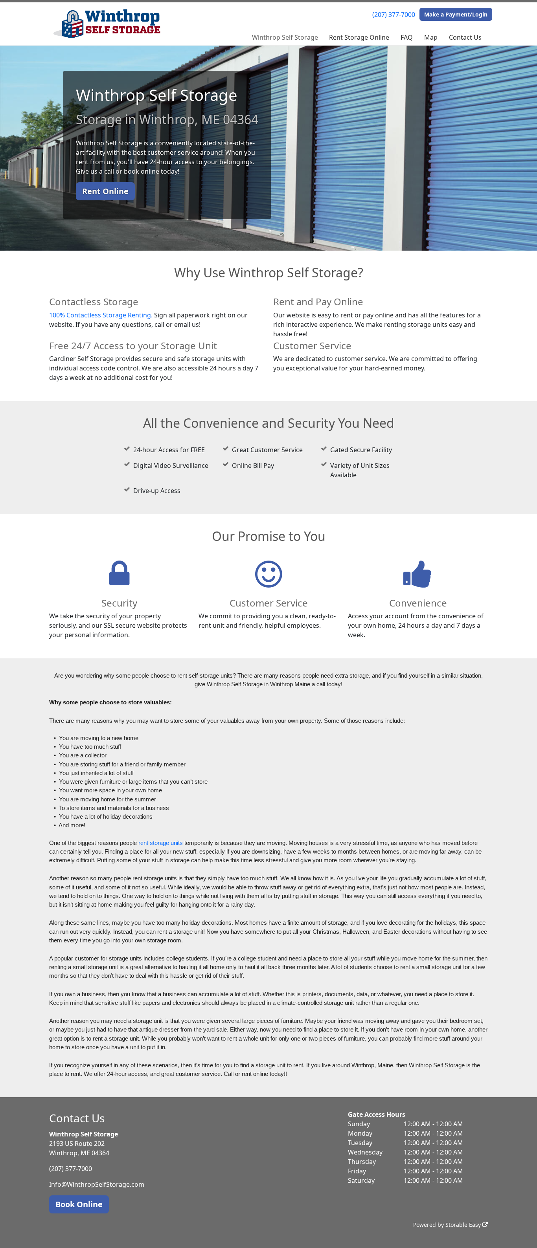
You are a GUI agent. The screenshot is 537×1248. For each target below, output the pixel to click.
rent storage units (160, 843)
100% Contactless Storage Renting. (101, 315)
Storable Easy (463, 1224)
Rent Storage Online (359, 37)
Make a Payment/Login (455, 14)
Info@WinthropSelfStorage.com (96, 1184)
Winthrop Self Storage (285, 37)
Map (431, 37)
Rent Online (105, 191)
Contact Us (465, 37)
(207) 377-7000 (393, 14)
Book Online (79, 1204)
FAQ (407, 37)
